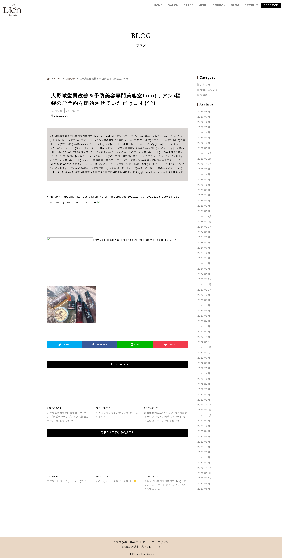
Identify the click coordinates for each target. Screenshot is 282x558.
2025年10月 (204, 164)
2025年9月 (203, 169)
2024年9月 (203, 232)
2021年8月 (203, 426)
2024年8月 (203, 237)
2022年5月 (203, 379)
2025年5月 (203, 190)
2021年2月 (203, 457)
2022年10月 (204, 352)
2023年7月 (203, 305)
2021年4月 (203, 447)
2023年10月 (204, 289)
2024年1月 (203, 274)
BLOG (235, 5)
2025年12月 (204, 153)
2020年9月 (203, 483)
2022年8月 (203, 363)
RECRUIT (251, 5)
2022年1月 (203, 399)
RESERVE (271, 5)
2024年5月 (203, 253)
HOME (158, 5)
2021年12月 (204, 405)
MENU (203, 5)
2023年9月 (203, 295)
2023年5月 (203, 316)
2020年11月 (204, 473)
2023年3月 (203, 326)
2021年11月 (204, 410)
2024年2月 (203, 268)
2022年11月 (204, 347)
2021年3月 (203, 452)
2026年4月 (203, 132)
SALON (173, 5)
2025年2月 (203, 205)
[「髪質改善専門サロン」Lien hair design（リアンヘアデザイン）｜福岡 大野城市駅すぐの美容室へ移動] (49, 78)
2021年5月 (203, 441)
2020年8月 (203, 488)
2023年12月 (204, 279)
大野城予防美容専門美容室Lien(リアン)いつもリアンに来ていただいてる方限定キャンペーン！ (165, 485)
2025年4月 (203, 195)
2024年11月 (204, 221)
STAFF (189, 5)
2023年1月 (203, 337)
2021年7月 (203, 431)
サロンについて (74, 110)
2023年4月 (203, 321)
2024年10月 (204, 227)
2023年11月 (204, 284)
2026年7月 (203, 116)
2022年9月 (203, 357)
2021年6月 (203, 436)
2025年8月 (203, 174)
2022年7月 (203, 368)
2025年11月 (204, 158)
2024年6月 (203, 247)
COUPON (219, 5)
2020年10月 (204, 478)
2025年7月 (203, 179)
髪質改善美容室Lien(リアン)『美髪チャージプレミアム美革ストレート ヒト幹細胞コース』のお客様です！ (165, 416)
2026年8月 (203, 111)
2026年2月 (203, 143)
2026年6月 (203, 122)
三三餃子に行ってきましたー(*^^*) (67, 481)
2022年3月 (203, 389)
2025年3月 (203, 200)
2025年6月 (203, 185)
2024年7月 (203, 242)
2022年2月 (203, 394)
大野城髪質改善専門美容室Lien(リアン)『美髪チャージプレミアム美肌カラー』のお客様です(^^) (68, 416)
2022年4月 (203, 384)
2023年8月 (203, 300)
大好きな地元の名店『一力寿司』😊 (116, 481)
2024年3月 (203, 263)
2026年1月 (203, 148)
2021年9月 (203, 420)
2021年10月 (204, 415)
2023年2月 (203, 331)
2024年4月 (203, 258)
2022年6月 (203, 373)
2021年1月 (203, 462)
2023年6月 (203, 310)
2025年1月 (203, 211)
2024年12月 (204, 216)
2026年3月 (203, 137)
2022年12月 (204, 342)
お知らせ (57, 110)
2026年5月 (203, 127)
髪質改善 (205, 95)
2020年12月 (204, 468)
